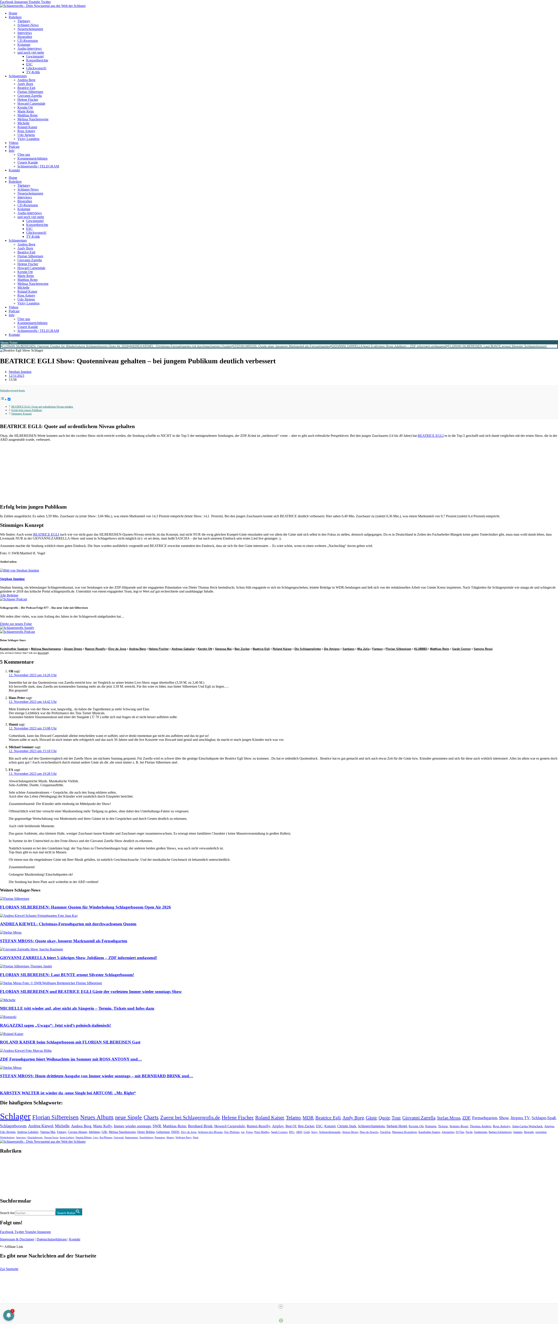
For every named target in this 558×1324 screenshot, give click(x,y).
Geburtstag (163, 1132)
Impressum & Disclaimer (17, 1239)
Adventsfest (448, 1132)
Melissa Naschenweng (32, 119)
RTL (291, 1132)
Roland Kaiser (27, 127)
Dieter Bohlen (146, 1132)
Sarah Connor (461, 649)
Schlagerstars (18, 76)
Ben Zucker (242, 649)
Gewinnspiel (35, 56)
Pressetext (160, 1137)
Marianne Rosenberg (404, 1132)
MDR (308, 1117)
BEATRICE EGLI (431, 435)
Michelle (23, 123)
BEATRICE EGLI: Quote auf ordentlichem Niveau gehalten (42, 406)
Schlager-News (28, 25)
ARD (299, 1132)
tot (242, 1132)
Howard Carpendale (31, 103)
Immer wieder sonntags (132, 1126)
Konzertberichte (37, 60)
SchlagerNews (10, 1164)
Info (11, 150)
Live (95, 1137)
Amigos (549, 1126)
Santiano (348, 649)
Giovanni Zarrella (29, 95)
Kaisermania (131, 1137)
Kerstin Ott (25, 107)
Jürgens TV (520, 1118)
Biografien (24, 37)
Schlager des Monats (210, 1132)
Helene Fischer (27, 99)
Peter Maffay (261, 1132)
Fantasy (377, 649)
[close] (281, 1306)
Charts (151, 1117)
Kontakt (14, 170)
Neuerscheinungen (30, 29)
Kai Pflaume (106, 1137)
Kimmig (430, 1126)
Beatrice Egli (26, 88)
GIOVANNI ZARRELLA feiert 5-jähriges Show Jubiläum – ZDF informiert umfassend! (389, 346)
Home (13, 13)
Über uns (23, 154)
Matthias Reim (27, 115)
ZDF (466, 1117)
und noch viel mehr (30, 52)
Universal (118, 1137)
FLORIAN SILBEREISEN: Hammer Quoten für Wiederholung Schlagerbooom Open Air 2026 (65, 346)
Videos (13, 143)
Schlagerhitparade (329, 1132)
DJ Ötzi (460, 1132)
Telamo (293, 1117)
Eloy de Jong (117, 649)
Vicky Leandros (28, 139)
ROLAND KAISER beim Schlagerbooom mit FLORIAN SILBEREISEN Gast (70, 1042)
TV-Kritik (33, 72)
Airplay (278, 1126)
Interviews (24, 33)
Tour (396, 1117)
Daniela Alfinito (84, 1137)
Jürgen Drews (73, 649)
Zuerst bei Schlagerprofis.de (190, 1117)
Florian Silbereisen (30, 92)
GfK (104, 1132)
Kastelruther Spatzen (429, 1132)
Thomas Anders (480, 1126)
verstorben (540, 1132)
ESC (29, 64)
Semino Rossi (483, 649)
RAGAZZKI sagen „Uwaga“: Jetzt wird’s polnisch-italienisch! (55, 1025)
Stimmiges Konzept (21, 413)
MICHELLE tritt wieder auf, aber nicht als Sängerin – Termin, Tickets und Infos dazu (77, 1008)
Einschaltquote (34, 1137)
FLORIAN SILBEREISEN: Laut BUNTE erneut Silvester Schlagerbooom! (497, 346)
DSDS (175, 1132)
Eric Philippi (231, 1132)
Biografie (529, 1132)
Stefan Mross (449, 1117)
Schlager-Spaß (544, 1118)
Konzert (329, 1126)
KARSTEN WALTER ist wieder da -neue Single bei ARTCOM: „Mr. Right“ (68, 1093)
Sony (314, 1132)
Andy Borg (25, 84)
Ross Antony (26, 131)
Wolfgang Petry (183, 1137)
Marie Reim (25, 111)
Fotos (249, 1132)
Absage (170, 1137)
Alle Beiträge (9, 595)
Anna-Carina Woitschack (527, 1126)
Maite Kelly (102, 1126)
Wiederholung (7, 1137)
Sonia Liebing (67, 1137)
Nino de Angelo (369, 1132)
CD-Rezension (27, 41)
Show (504, 1118)
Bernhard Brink (200, 1126)
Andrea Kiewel (40, 1126)
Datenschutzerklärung (52, 1239)
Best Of (291, 1126)
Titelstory (23, 21)
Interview (21, 1137)
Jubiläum (94, 1132)
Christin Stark (346, 1126)
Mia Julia (363, 649)
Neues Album (96, 1117)
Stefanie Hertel (396, 1126)
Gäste (371, 1117)
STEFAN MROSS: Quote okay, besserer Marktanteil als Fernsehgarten (281, 346)
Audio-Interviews (29, 48)
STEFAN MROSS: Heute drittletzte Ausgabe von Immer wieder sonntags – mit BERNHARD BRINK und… (96, 1076)
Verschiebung (146, 1137)
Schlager (15, 1116)
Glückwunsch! (36, 68)
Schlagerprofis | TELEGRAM (38, 166)
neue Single (128, 1117)
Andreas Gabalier (183, 649)
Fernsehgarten (484, 1117)
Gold (307, 1132)
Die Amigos (332, 649)
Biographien (8, 1176)
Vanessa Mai (223, 649)
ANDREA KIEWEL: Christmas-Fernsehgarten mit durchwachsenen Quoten (180, 346)
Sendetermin (480, 1132)
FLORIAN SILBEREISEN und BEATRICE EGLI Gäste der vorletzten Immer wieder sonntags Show (91, 991)
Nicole (469, 1132)
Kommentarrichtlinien (32, 158)
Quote (384, 1117)
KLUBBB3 (420, 649)
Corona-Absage (77, 1132)
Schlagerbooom (13, 1126)
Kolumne (23, 44)
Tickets (443, 1126)
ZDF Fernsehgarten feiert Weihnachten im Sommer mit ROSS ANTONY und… (71, 1059)
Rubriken (15, 17)
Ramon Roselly (95, 649)
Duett (195, 1137)
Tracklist (385, 1132)
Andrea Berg (26, 80)
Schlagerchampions (371, 1126)
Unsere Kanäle (27, 162)
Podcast (14, 147)
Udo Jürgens (26, 135)
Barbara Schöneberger (500, 1132)
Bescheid (43, 653)
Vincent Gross (51, 1137)
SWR (157, 1126)
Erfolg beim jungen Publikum (26, 410)
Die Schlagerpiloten (307, 649)
